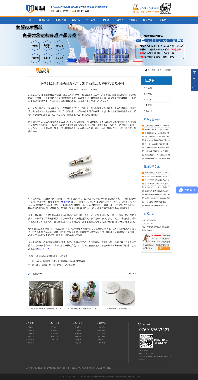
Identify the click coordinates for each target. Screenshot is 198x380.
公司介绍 (31, 327)
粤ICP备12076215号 (132, 377)
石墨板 (91, 368)
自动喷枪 (73, 368)
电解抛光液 (60, 20)
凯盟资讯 (147, 20)
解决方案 (76, 20)
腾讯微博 (53, 256)
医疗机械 (148, 88)
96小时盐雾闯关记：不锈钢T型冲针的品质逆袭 (55, 265)
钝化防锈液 (44, 20)
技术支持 (119, 20)
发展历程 (31, 337)
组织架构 (31, 343)
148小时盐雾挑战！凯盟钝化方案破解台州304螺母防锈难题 (60, 261)
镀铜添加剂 (38, 368)
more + (132, 274)
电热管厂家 (48, 368)
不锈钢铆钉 (107, 368)
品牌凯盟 (133, 20)
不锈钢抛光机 (83, 368)
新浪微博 (46, 256)
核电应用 (148, 105)
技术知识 (78, 330)
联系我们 (162, 20)
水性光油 (66, 368)
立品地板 (98, 368)
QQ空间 (39, 256)
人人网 (60, 256)
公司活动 (78, 343)
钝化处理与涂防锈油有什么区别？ (157, 176)
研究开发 (104, 20)
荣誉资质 (31, 340)
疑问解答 (78, 340)
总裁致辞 (31, 330)
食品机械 (148, 99)
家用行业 (148, 94)
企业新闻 (78, 327)
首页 (31, 20)
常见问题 (78, 333)
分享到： (32, 256)
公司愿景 (31, 333)
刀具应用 (148, 111)
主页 (159, 70)
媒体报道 (78, 337)
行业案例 (90, 20)
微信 (65, 256)
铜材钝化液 (57, 368)
